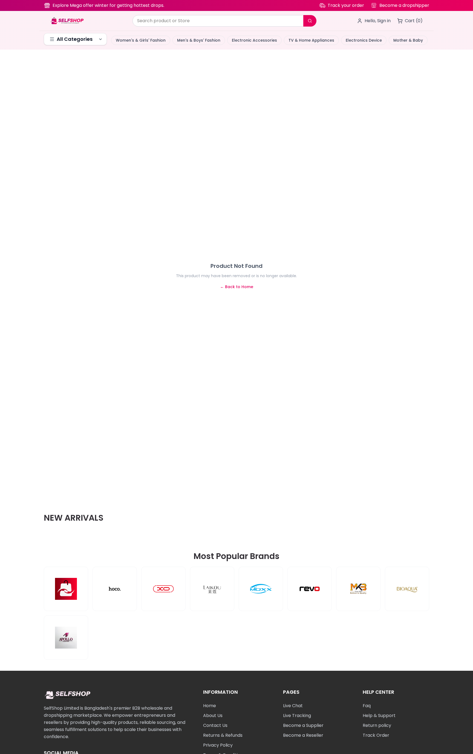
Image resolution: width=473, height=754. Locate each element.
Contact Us (215, 725)
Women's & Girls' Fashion (141, 40)
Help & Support (379, 715)
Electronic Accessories (254, 40)
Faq (367, 706)
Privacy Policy (218, 745)
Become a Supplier (303, 725)
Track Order (376, 735)
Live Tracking (297, 715)
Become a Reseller (303, 735)
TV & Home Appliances (311, 40)
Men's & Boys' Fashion (198, 40)
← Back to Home (236, 286)
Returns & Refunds (223, 735)
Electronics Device (364, 40)
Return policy (377, 725)
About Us (213, 715)
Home (209, 706)
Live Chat (293, 706)
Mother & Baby (408, 40)
